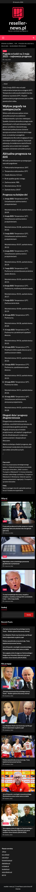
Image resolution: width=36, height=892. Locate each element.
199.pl (4, 851)
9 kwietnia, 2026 (8, 798)
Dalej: (17, 488)
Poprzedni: (18, 472)
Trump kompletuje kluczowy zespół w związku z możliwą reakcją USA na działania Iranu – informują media (17, 597)
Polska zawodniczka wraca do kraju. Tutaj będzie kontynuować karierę (16, 642)
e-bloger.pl (5, 866)
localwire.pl (5, 869)
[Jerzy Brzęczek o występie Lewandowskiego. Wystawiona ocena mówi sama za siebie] (18, 781)
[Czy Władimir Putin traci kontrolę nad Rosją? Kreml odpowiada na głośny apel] (18, 712)
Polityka (6, 686)
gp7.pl (4, 875)
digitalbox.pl (6, 863)
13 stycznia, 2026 (8, 566)
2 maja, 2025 (7, 59)
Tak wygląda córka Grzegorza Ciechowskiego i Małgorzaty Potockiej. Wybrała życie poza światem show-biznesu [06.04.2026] (17, 655)
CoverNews (19, 886)
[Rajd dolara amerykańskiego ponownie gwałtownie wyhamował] (18, 548)
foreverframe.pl (7, 860)
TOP (5, 51)
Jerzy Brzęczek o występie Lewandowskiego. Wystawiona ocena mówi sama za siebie (17, 648)
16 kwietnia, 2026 (8, 730)
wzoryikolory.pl (7, 872)
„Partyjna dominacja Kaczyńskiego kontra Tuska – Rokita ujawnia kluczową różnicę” (16, 630)
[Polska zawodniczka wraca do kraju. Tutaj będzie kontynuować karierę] (18, 746)
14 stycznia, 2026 (8, 533)
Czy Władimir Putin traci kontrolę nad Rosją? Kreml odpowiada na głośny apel (17, 636)
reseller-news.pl (18, 25)
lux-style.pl (5, 854)
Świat (5, 721)
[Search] (33, 37)
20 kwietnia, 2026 (8, 696)
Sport (5, 755)
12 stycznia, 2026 (8, 601)
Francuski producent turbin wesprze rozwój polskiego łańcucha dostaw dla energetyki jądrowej (18, 528)
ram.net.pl (5, 857)
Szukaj (4, 607)
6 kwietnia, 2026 (8, 834)
